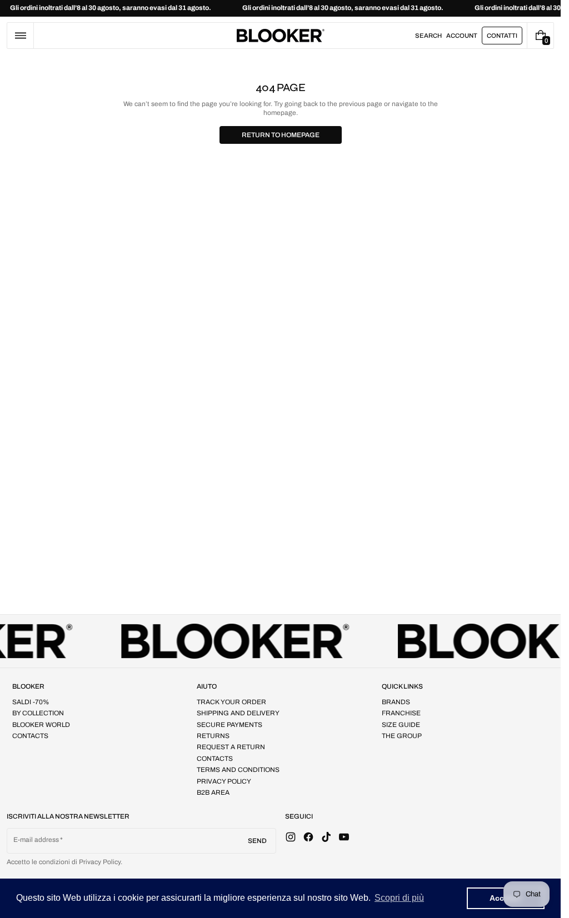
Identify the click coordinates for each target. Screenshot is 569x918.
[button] (20, 35)
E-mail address (36, 840)
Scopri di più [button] (399, 897)
